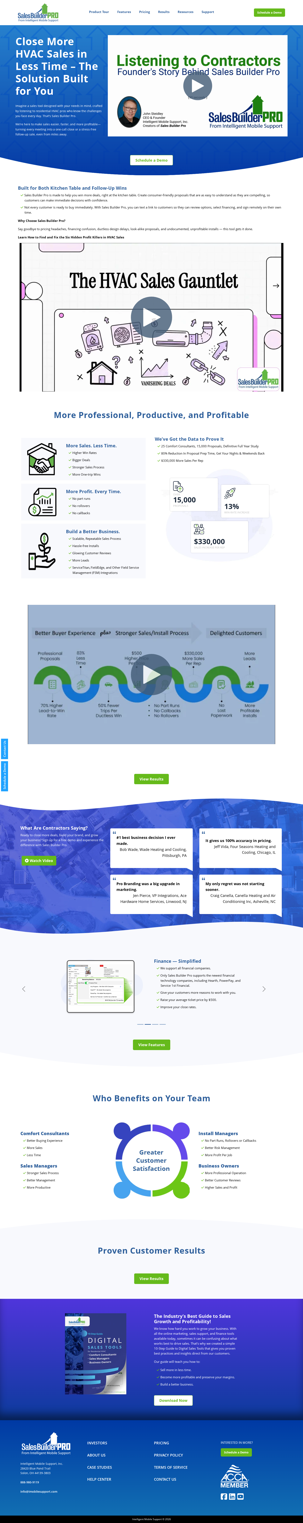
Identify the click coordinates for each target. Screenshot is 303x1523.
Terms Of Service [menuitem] (171, 1467)
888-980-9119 (29, 1482)
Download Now (173, 1400)
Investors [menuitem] (97, 1442)
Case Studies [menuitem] (99, 1467)
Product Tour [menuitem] (99, 12)
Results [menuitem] (163, 12)
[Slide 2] (148, 1024)
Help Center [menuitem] (99, 1479)
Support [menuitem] (208, 12)
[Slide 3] (155, 1024)
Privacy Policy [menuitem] (168, 1455)
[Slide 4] (163, 1024)
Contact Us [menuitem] (165, 1479)
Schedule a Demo (269, 12)
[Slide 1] (140, 1024)
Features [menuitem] (124, 12)
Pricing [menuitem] (144, 12)
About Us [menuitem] (96, 1455)
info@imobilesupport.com (38, 1491)
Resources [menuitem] (185, 12)
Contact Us (4, 749)
